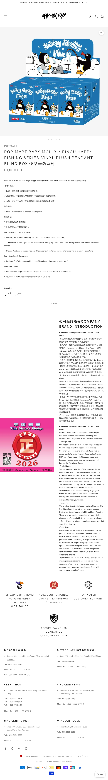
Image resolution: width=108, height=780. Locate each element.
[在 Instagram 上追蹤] (12, 748)
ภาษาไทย (82, 756)
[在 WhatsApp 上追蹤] (26, 748)
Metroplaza (77, 650)
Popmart (11, 146)
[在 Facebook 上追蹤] (5, 748)
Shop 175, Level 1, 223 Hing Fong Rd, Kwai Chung (80, 656)
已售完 (54, 303)
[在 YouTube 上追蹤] (19, 748)
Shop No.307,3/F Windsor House (73, 727)
